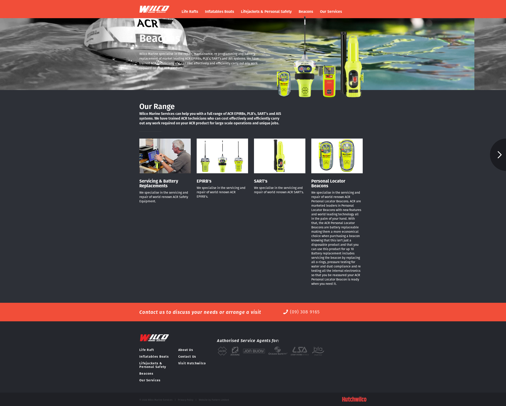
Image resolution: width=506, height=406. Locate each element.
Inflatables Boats (219, 11)
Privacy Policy (185, 399)
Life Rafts (190, 11)
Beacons (306, 11)
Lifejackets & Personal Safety (266, 11)
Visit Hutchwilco (192, 363)
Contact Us (187, 356)
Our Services (331, 11)
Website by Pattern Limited (214, 399)
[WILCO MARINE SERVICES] (155, 9)
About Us (185, 350)
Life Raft (146, 350)
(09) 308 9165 (305, 312)
